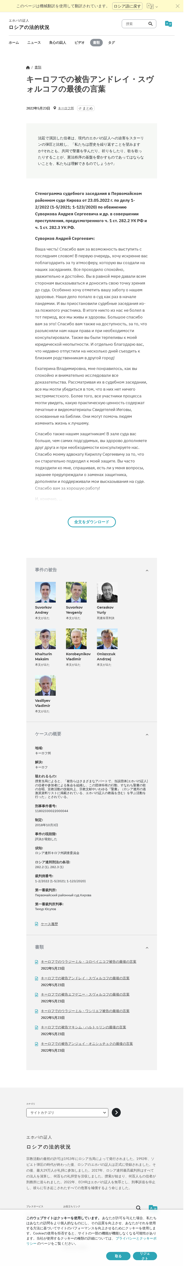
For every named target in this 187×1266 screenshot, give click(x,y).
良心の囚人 (57, 42)
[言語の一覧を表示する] (152, 6)
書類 (96, 42)
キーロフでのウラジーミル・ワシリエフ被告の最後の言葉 (85, 1011)
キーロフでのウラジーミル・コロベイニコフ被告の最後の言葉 (88, 961)
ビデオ (80, 42)
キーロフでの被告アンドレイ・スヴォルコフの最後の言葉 (85, 978)
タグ (111, 42)
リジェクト (145, 1256)
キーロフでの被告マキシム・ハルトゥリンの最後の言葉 (83, 1027)
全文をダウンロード (91, 522)
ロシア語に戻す (127, 6)
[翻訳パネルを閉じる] (177, 6)
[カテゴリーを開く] (116, 1112)
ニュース (34, 42)
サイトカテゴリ (42, 1112)
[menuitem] (14, 42)
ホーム (14, 42)
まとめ (88, 108)
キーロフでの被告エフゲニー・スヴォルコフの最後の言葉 (85, 994)
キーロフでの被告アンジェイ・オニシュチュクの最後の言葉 (87, 1043)
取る (118, 1256)
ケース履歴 (49, 924)
